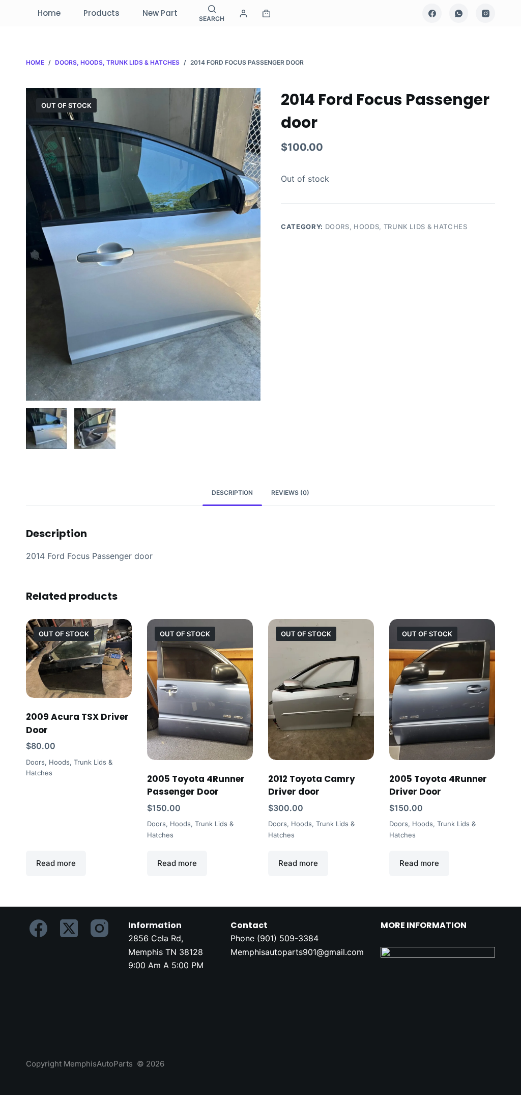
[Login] (243, 13)
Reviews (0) (290, 492)
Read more (56, 863)
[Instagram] (485, 13)
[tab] (232, 493)
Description (232, 492)
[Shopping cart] (266, 13)
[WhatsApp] (459, 13)
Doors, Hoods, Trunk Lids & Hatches (396, 226)
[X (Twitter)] (69, 928)
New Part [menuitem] (160, 13)
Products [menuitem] (101, 13)
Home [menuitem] (49, 13)
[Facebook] (432, 13)
